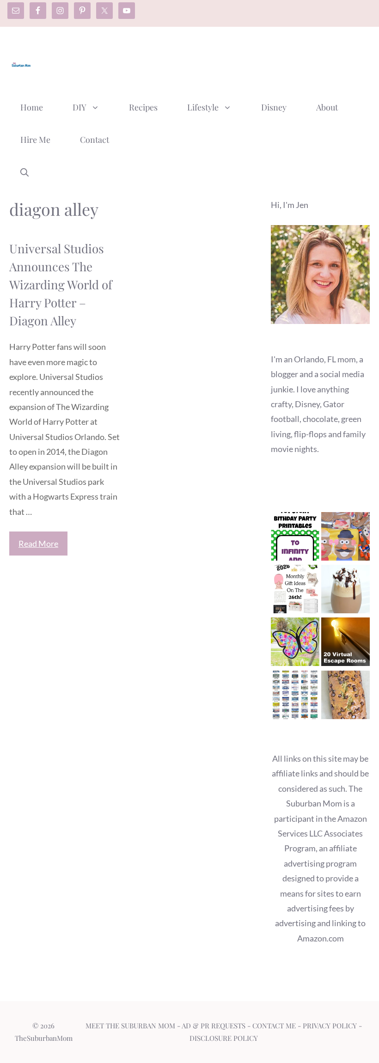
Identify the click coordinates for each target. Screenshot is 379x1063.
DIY (79, 107)
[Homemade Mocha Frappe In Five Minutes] (345, 591)
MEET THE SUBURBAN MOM (130, 1025)
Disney (274, 107)
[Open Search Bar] (24, 172)
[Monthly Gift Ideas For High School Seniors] (295, 591)
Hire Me (35, 139)
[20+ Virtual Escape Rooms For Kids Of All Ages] (345, 643)
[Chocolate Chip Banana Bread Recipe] (345, 697)
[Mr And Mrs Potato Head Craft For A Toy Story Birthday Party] (345, 538)
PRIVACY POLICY (330, 1025)
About (327, 107)
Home (31, 107)
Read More (38, 543)
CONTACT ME (274, 1025)
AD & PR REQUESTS (213, 1025)
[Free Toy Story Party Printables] (295, 538)
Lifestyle (203, 107)
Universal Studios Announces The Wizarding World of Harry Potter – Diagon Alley (60, 284)
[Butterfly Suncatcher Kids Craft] (295, 643)
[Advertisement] (201, 61)
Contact (94, 139)
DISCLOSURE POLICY (224, 1038)
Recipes (143, 107)
